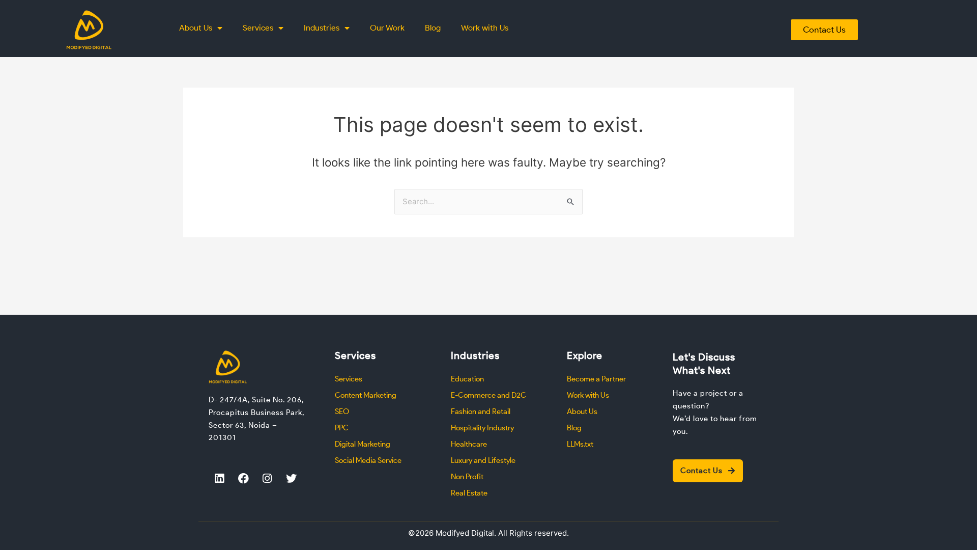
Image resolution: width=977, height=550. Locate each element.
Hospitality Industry (482, 427)
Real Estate (469, 493)
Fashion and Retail (480, 411)
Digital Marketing (362, 444)
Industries (321, 28)
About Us (195, 28)
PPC (342, 427)
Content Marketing (365, 395)
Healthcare (469, 444)
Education (467, 378)
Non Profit (467, 476)
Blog (433, 28)
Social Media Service (368, 460)
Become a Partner (596, 378)
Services (258, 28)
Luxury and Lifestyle (483, 460)
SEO (342, 411)
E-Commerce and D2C (488, 395)
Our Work (387, 28)
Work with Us (484, 28)
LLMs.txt (580, 444)
